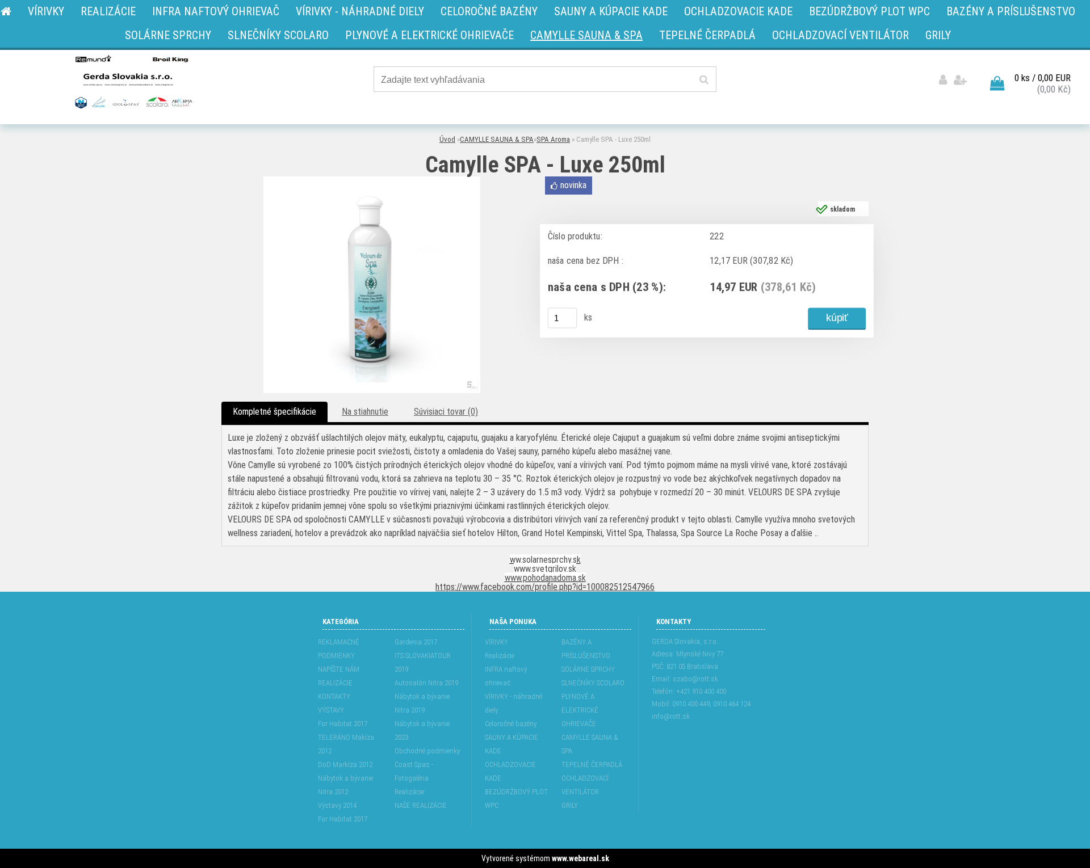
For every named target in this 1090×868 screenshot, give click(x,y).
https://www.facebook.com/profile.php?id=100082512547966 (545, 587)
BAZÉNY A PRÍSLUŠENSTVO (585, 649)
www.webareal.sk (580, 858)
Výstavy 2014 (337, 805)
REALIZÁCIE (335, 683)
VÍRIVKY (496, 642)
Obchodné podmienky (427, 751)
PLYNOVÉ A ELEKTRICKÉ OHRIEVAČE (579, 710)
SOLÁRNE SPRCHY (588, 669)
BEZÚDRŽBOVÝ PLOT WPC (516, 798)
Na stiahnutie (365, 411)
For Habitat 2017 (342, 723)
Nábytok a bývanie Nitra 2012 (345, 785)
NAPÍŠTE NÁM (338, 669)
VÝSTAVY (331, 710)
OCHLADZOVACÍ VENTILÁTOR (585, 785)
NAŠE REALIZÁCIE (421, 805)
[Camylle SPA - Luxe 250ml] (371, 180)
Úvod (447, 139)
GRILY (569, 805)
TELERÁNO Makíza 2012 (346, 744)
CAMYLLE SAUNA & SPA (497, 139)
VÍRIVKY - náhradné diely (513, 703)
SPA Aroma (553, 139)
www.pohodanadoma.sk (545, 577)
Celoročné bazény (510, 723)
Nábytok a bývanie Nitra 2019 (422, 703)
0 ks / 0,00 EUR (1042, 77)
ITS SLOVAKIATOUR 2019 (423, 662)
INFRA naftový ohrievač (506, 676)
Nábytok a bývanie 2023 (422, 730)
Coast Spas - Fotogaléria (414, 771)
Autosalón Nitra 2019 (426, 683)
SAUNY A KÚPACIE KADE (511, 744)
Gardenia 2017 (416, 642)
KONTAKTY (334, 696)
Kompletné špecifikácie (274, 411)
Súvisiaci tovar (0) (446, 411)
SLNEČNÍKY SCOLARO (592, 683)
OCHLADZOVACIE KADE (510, 771)
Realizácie (409, 791)
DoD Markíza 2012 (345, 764)
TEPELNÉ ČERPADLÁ (591, 764)
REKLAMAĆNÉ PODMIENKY (338, 649)
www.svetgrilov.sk (545, 568)
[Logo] (132, 81)
